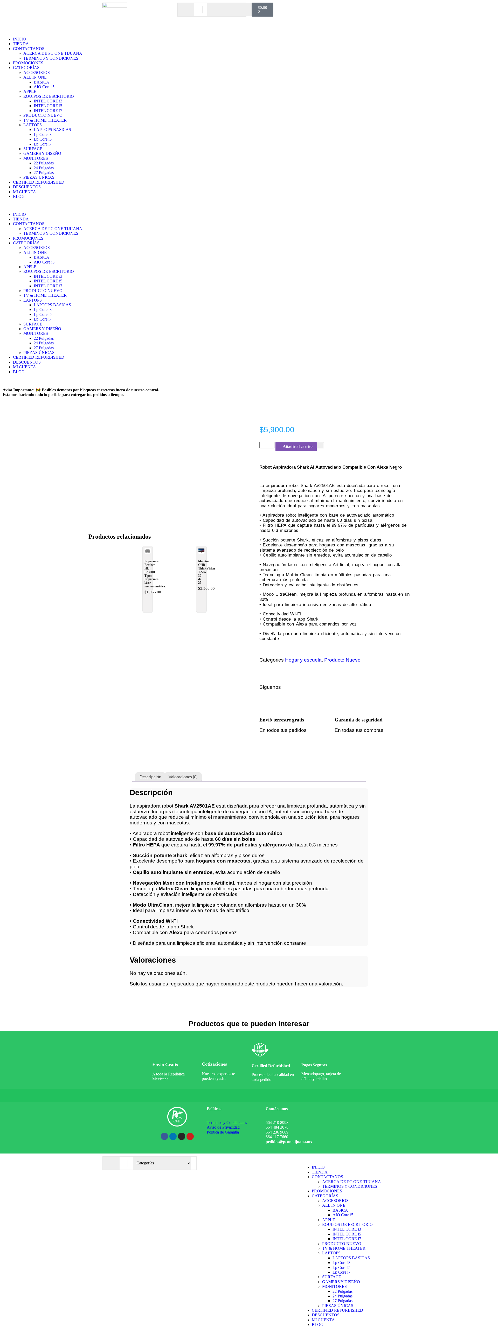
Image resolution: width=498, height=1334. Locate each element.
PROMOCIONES (28, 63)
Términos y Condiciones (227, 1122)
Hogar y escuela (303, 660)
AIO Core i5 (44, 87)
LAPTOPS (32, 125)
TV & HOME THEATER (45, 120)
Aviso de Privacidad (223, 1127)
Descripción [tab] (150, 777)
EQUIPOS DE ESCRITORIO (48, 96)
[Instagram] (338, 687)
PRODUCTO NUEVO (43, 115)
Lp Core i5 (43, 139)
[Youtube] (190, 1136)
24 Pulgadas (44, 168)
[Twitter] (350, 687)
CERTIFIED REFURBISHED (38, 182)
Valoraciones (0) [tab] (183, 777)
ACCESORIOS (36, 72)
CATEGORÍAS (26, 67)
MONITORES (35, 158)
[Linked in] (373, 687)
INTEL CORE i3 (48, 101)
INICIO (19, 39)
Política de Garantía (223, 1132)
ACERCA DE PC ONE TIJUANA (52, 53)
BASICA (41, 82)
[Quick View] (146, 603)
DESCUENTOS (27, 187)
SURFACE (32, 149)
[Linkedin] (173, 1136)
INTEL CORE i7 (48, 110)
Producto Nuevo (342, 660)
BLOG (19, 196)
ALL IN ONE (35, 77)
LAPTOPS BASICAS (52, 129)
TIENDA (21, 43)
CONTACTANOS (28, 48)
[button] (249, 205)
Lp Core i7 (43, 144)
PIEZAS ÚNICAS (38, 177)
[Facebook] (327, 687)
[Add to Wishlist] (320, 445)
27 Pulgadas (44, 172)
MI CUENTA (24, 192)
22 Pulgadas (44, 163)
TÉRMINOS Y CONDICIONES (50, 58)
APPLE (29, 91)
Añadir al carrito (298, 446)
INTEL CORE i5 (48, 105)
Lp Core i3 (43, 134)
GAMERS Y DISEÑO (42, 153)
